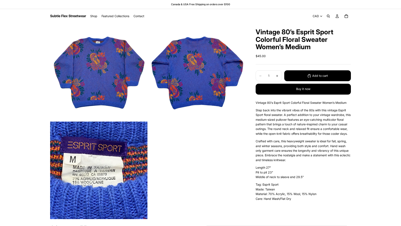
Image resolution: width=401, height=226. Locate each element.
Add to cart (320, 75)
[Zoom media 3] (98, 170)
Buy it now (303, 89)
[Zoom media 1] (98, 72)
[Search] (328, 16)
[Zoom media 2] (197, 72)
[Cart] (346, 16)
